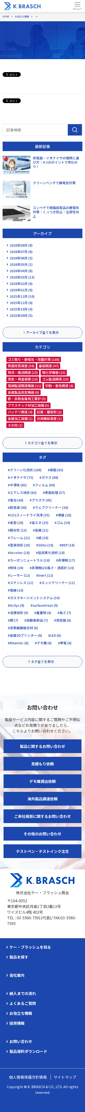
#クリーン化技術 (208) (25, 469)
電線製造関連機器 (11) (24, 385)
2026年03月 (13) (22, 277)
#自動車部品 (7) (36, 620)
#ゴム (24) (62, 522)
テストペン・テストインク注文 (42, 851)
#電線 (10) (15, 590)
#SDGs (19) (44, 545)
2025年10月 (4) (21, 309)
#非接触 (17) (65, 560)
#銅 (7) (13, 620)
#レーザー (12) (19, 575)
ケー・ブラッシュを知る (30, 947)
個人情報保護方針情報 (28, 1077)
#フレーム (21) (19, 537)
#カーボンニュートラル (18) (29, 560)
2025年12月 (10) (22, 296)
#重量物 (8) (42, 612)
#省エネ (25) (39, 522)
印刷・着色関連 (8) (59, 385)
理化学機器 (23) (53, 372)
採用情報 (17, 1023)
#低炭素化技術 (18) (50, 552)
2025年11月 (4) (21, 302)
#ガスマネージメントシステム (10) (34, 597)
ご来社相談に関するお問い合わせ (42, 816)
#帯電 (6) (65, 643)
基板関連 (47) (49, 365)
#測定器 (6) (62, 620)
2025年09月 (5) (21, 315)
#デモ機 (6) (43, 643)
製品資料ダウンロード (28, 1051)
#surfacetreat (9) (44, 605)
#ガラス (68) (48, 477)
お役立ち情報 (20, 1013)
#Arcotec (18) (19, 552)
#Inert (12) (44, 575)
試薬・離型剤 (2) (49, 412)
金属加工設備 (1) (20, 418)
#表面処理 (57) (54, 492)
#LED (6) (54, 635)
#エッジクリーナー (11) (57, 582)
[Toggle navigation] (77, 6)
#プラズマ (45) (41, 500)
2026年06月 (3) (21, 258)
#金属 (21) (40, 530)
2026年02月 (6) (21, 283)
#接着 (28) (63, 515)
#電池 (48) (15, 500)
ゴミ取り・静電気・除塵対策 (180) (34, 359)
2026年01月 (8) (21, 290)
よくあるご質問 (22, 1003)
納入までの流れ (22, 993)
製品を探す (18, 957)
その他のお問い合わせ (42, 834)
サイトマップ (65, 1077)
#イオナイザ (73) (20, 477)
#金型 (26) (15, 522)
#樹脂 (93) (55, 469)
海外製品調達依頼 (42, 799)
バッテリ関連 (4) (20, 412)
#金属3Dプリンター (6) (25, 635)
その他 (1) (15, 425)
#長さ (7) (64, 612)
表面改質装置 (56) (21, 365)
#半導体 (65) (17, 485)
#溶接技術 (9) (18, 612)
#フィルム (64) (44, 485)
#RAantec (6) (18, 643)
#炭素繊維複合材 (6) (23, 627)
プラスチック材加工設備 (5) (28, 405)
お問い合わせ (20, 1041)
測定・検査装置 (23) (23, 379)
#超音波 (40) (17, 507)
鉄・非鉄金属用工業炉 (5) (27, 398)
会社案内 (17, 975)
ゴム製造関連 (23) (55, 379)
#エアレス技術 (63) (22, 492)
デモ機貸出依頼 (42, 781)
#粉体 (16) (15, 567)
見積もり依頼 (42, 764)
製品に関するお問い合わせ (42, 746)
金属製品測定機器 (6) (23, 392)
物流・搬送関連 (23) (23, 372)
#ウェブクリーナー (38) (50, 507)
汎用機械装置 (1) (49, 418)
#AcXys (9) (16, 605)
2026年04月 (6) (21, 270)
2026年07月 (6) (21, 251)
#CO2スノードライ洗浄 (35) (29, 515)
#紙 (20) (42, 537)
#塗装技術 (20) (19, 545)
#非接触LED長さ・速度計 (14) (52, 567)
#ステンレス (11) (20, 582)
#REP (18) (67, 545)
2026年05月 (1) (21, 264)
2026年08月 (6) (21, 245)
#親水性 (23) (17, 530)
